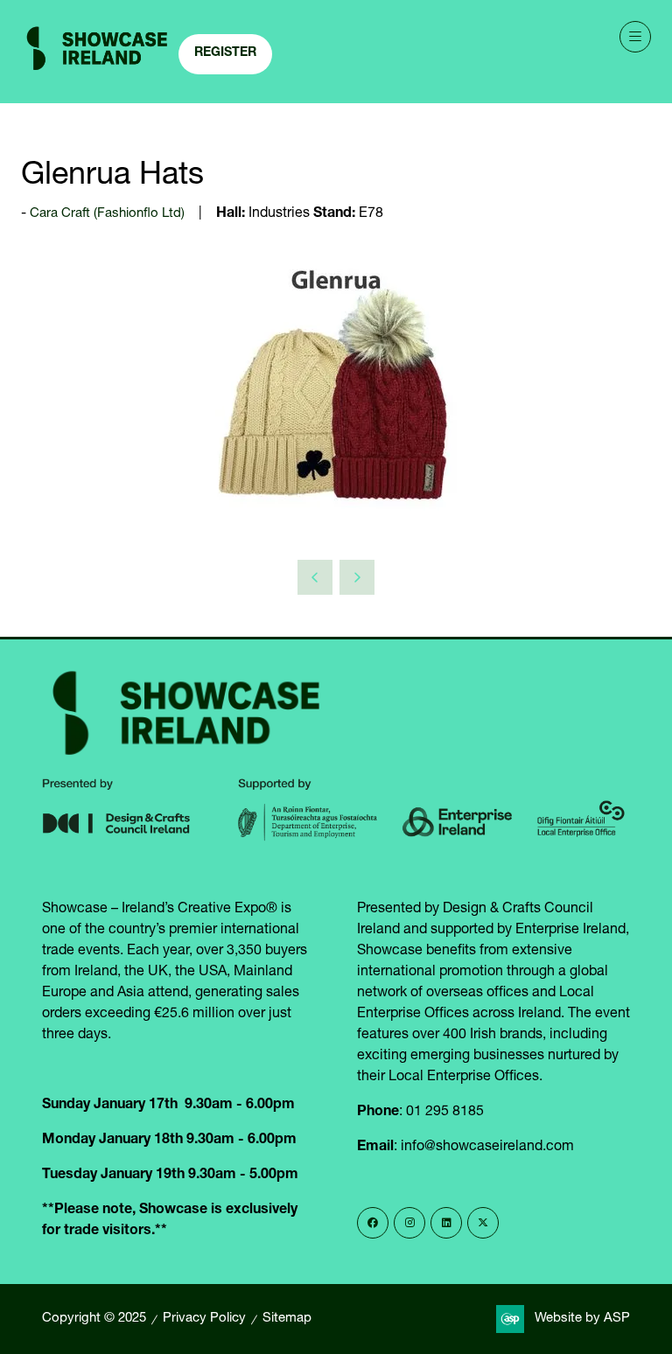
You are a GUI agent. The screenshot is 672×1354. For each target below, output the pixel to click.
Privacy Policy (204, 1318)
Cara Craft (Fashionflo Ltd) (107, 213)
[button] (225, 54)
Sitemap (287, 1318)
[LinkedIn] (446, 1223)
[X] (483, 1223)
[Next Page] (357, 577)
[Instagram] (409, 1223)
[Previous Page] (315, 577)
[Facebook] (372, 1223)
